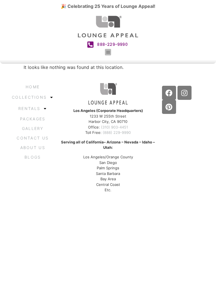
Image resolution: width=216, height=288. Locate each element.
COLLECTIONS (29, 97)
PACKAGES (32, 118)
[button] (108, 52)
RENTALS (29, 108)
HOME (33, 86)
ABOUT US (32, 147)
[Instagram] (184, 93)
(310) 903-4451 (114, 127)
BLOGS (32, 157)
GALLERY (33, 128)
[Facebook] (169, 93)
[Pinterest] (169, 107)
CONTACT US (33, 138)
